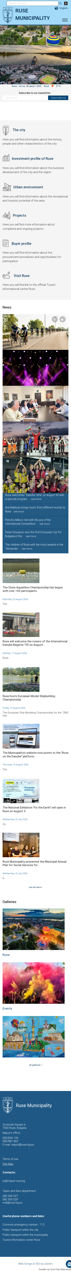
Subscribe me (58, 97)
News (7, 307)
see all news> (35, 887)
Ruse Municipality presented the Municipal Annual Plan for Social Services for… (35, 863)
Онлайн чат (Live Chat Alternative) (55, 1269)
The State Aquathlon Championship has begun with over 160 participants (33, 589)
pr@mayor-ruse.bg (14, 1181)
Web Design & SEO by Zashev (35, 1263)
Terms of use (10, 1159)
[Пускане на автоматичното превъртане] (64, 31)
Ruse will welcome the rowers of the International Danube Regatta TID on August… (35, 643)
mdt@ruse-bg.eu (12, 1202)
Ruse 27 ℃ (52, 86)
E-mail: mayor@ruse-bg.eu (18, 1144)
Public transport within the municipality (25, 1234)
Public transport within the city (20, 1229)
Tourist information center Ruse (21, 1239)
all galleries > (35, 1065)
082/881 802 (10, 1141)
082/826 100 (10, 1138)
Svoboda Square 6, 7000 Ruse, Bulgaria (14, 1126)
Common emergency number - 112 (23, 1224)
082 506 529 (10, 1199)
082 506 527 (10, 1196)
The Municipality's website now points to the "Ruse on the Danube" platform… (35, 754)
